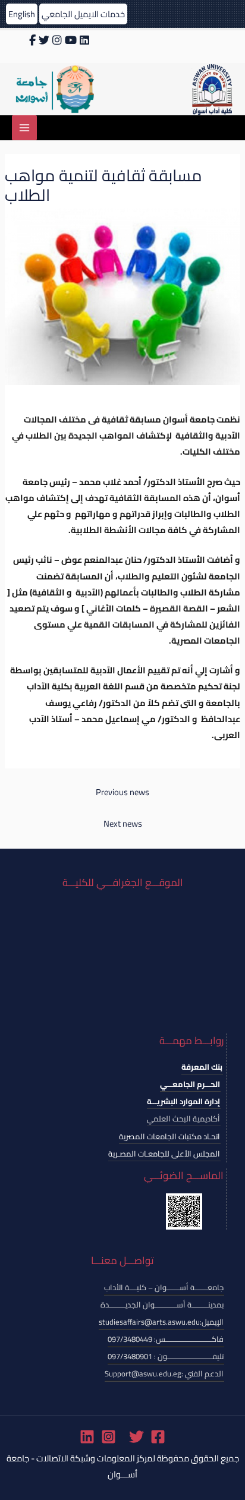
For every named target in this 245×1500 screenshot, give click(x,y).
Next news (122, 823)
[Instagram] (108, 1436)
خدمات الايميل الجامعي (83, 14)
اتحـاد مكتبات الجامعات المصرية (169, 1136)
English (21, 14)
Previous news (122, 792)
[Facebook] (157, 1436)
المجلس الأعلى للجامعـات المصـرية (164, 1153)
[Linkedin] (87, 1436)
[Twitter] (136, 1436)
